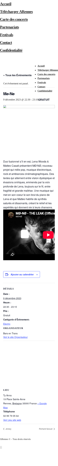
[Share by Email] (1, 463)
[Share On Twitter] (1, 455)
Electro (6, 323)
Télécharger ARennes (16, 12)
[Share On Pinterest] (1, 459)
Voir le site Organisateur (15, 337)
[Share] (39, 95)
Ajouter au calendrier (22, 274)
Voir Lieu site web (12, 420)
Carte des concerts (14, 19)
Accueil (5, 4)
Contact (6, 42)
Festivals (6, 35)
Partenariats (9, 27)
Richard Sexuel (46, 428)
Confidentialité (11, 50)
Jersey (8, 428)
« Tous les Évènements (17, 75)
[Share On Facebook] (1, 451)
